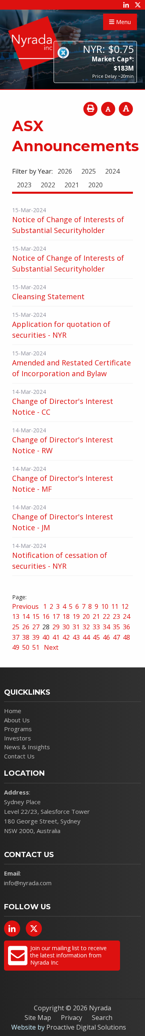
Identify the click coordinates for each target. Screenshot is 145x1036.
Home (12, 711)
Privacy (71, 1017)
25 (15, 626)
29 (56, 626)
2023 (24, 184)
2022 (48, 184)
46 (106, 637)
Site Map (38, 1017)
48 (126, 637)
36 (126, 626)
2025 (88, 171)
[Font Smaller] (108, 109)
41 (56, 637)
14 (25, 616)
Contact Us (19, 756)
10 (104, 606)
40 (46, 637)
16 (46, 616)
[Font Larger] (126, 109)
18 (66, 616)
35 (116, 626)
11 (114, 606)
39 (35, 637)
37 (15, 637)
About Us (17, 720)
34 (106, 626)
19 (76, 616)
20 (86, 616)
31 (76, 626)
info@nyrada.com (28, 883)
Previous (26, 606)
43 (76, 637)
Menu (122, 22)
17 (56, 616)
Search (102, 1017)
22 (106, 616)
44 (86, 637)
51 (35, 647)
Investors (17, 738)
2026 (65, 171)
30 (66, 626)
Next (50, 647)
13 (15, 616)
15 (35, 616)
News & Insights (27, 747)
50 (25, 647)
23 (116, 616)
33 (96, 626)
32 (86, 626)
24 (126, 616)
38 (25, 637)
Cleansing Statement (48, 296)
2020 (95, 184)
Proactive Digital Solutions (86, 1027)
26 (25, 626)
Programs (18, 729)
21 (96, 616)
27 (35, 626)
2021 (71, 184)
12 (124, 606)
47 (116, 637)
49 (15, 647)
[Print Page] (90, 109)
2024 (112, 171)
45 (96, 637)
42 (66, 637)
